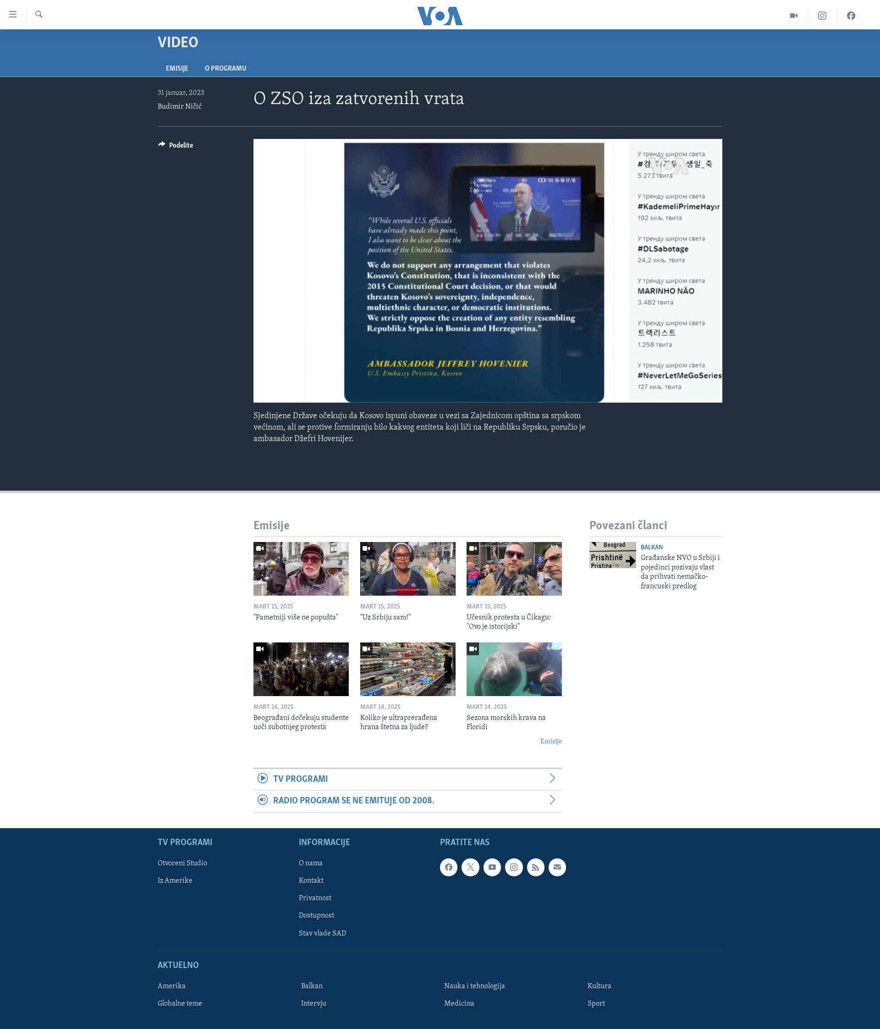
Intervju (313, 1003)
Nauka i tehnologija (474, 986)
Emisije (177, 68)
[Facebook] (851, 16)
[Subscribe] (557, 867)
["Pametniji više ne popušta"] (301, 569)
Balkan (652, 547)
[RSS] (535, 867)
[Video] (794, 16)
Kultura (599, 986)
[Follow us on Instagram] (513, 867)
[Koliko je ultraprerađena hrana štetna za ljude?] (408, 669)
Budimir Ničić (180, 107)
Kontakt (311, 881)
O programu (226, 68)
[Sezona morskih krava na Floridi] (514, 669)
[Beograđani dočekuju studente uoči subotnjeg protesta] (301, 669)
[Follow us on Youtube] (492, 867)
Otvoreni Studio (182, 863)
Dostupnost (316, 915)
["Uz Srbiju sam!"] (408, 569)
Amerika (172, 986)
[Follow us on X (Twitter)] (470, 867)
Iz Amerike (175, 881)
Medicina (459, 1003)
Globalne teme (180, 1003)
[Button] (175, 147)
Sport (596, 1003)
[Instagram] (822, 16)
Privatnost (315, 898)
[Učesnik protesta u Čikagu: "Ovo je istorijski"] (514, 569)
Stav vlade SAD (322, 933)
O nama (311, 863)
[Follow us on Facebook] (448, 867)
